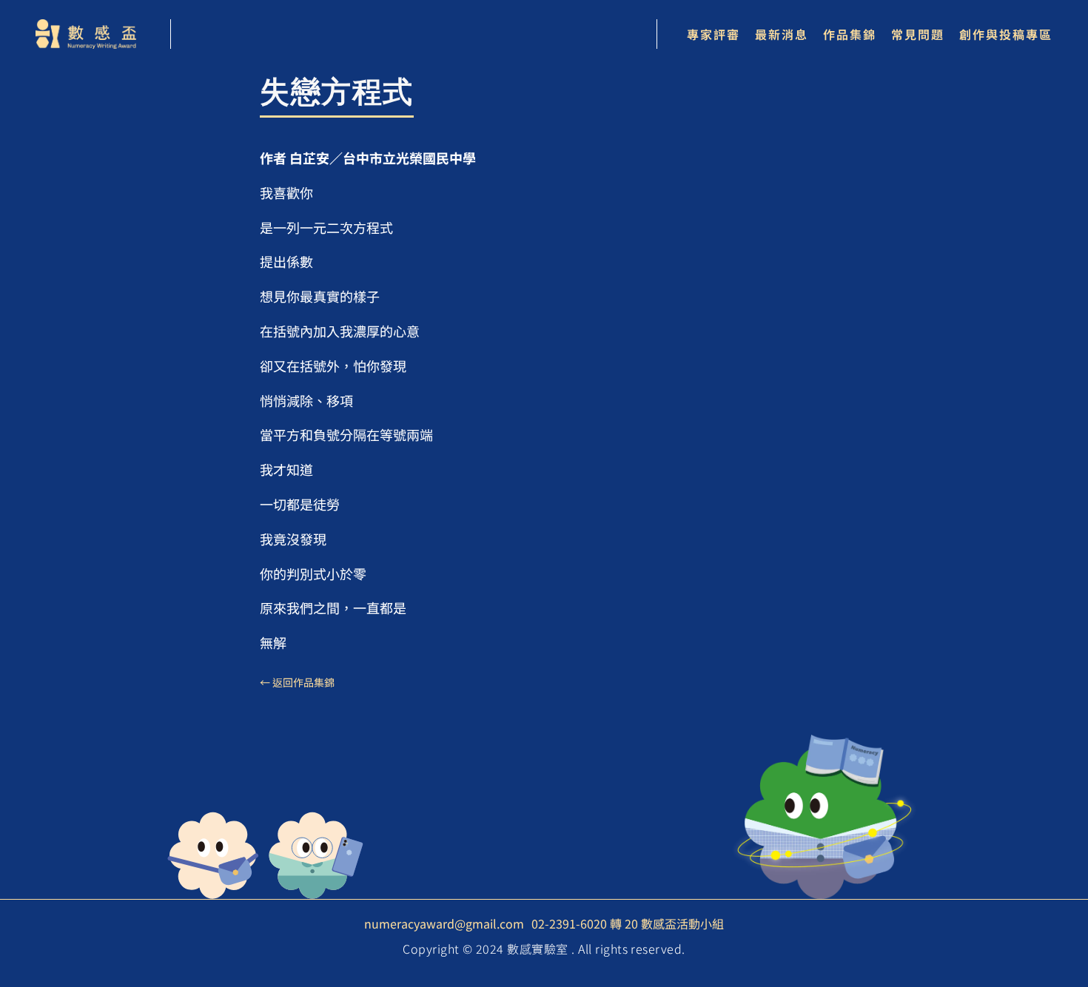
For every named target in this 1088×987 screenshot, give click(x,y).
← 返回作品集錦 (297, 682)
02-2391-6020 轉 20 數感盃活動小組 (627, 923)
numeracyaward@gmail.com (444, 923)
